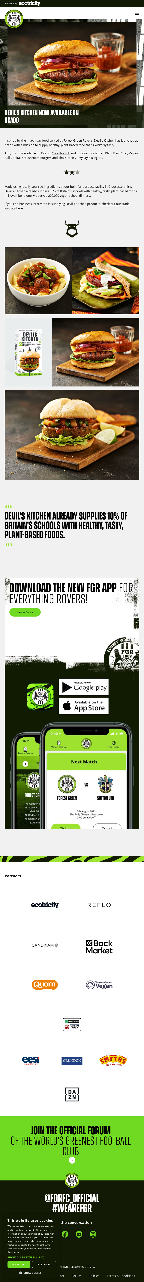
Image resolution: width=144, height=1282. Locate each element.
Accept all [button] (19, 1264)
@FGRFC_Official (72, 1198)
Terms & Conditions (121, 1276)
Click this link (61, 153)
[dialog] (32, 1246)
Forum (76, 1276)
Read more (14, 1252)
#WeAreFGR (72, 1208)
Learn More (25, 612)
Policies (94, 1276)
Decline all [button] (44, 1264)
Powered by (11, 3)
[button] (32, 1257)
